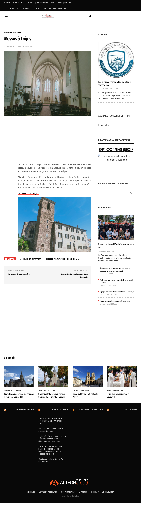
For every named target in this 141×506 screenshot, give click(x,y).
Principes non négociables (60, 2)
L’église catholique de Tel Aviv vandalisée (51, 460)
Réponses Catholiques (57, 8)
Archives (31, 492)
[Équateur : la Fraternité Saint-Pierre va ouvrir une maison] (116, 227)
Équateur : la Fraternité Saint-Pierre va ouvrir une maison (116, 245)
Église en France (18, 2)
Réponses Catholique (91, 409)
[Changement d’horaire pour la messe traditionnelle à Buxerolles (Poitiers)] (53, 376)
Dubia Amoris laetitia (13, 8)
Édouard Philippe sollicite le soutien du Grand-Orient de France (50, 421)
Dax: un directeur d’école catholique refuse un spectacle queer (114, 83)
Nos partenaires (68, 492)
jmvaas (101, 89)
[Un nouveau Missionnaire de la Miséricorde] (122, 376)
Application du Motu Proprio (31, 259)
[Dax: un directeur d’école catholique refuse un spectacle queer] (116, 60)
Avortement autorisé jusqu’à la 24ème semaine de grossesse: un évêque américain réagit (115, 269)
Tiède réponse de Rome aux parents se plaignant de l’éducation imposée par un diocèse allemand (50, 450)
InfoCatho (27, 8)
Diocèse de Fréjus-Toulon (55, 259)
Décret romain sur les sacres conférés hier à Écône (115, 300)
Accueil (7, 2)
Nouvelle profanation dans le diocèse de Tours (50, 429)
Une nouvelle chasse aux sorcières (19, 274)
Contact (95, 492)
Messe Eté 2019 (73, 259)
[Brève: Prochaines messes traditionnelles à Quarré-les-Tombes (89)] (19, 376)
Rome (29, 2)
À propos (83, 492)
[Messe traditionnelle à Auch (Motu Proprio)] (88, 376)
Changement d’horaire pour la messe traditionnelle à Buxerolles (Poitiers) (51, 395)
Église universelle (41, 2)
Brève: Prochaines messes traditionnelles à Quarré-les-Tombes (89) (19, 395)
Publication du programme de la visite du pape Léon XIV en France (116, 281)
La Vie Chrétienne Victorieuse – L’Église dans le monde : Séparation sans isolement (52, 438)
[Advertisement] (54, 141)
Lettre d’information (48, 492)
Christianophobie (39, 8)
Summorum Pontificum (12, 32)
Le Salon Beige (60, 409)
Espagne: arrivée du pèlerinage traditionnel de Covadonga (117, 291)
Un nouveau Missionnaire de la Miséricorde (118, 395)
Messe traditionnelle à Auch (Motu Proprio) (85, 395)
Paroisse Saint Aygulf (28, 193)
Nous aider (109, 492)
